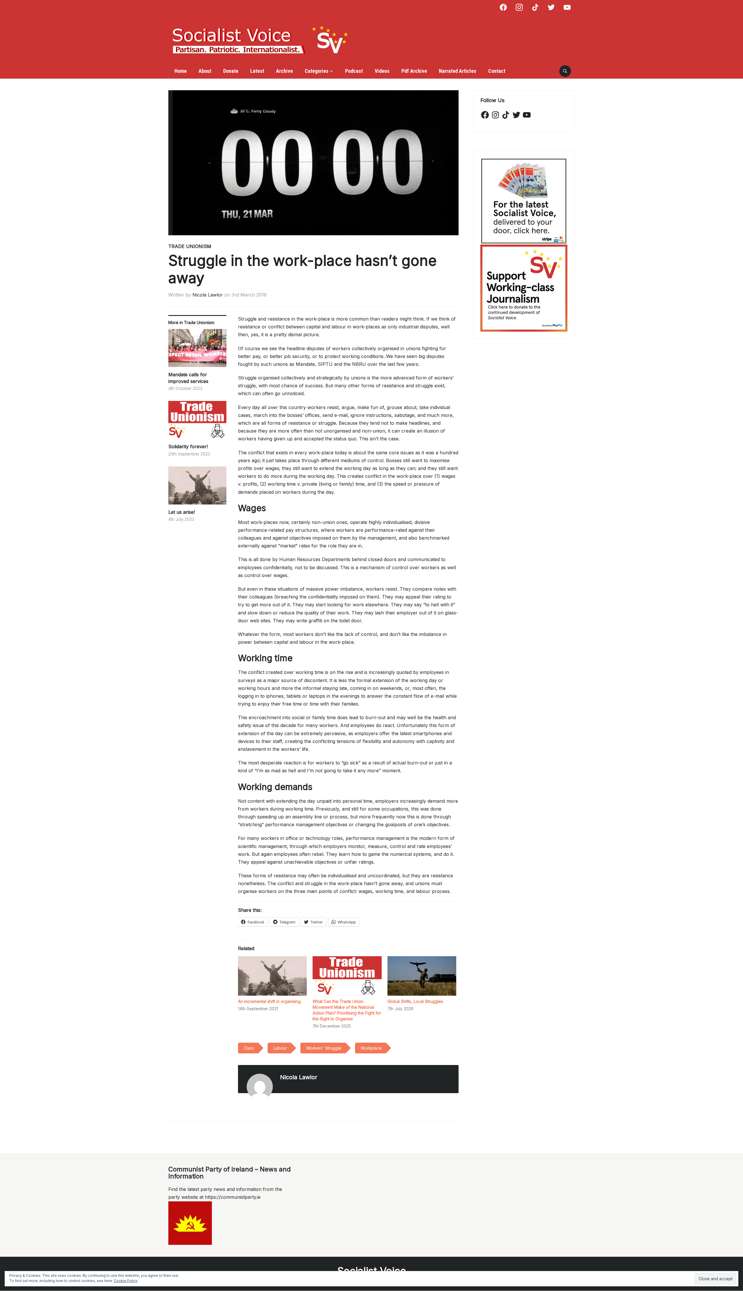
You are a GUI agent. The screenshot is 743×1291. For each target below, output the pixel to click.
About (205, 71)
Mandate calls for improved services (188, 378)
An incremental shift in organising (269, 1001)
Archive (284, 71)
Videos (382, 71)
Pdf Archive (414, 71)
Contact (496, 71)
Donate (230, 71)
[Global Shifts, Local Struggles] (421, 976)
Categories (317, 71)
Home (180, 71)
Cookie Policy (126, 1281)
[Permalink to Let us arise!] (197, 488)
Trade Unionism (189, 246)
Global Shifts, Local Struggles (415, 1001)
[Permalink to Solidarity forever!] (197, 422)
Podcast (354, 71)
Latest (257, 71)
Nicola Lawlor (207, 295)
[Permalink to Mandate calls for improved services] (197, 350)
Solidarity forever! (188, 446)
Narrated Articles (457, 71)
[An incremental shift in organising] (272, 976)
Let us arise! (181, 512)
